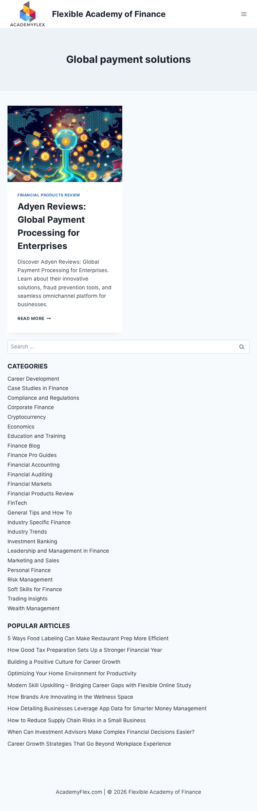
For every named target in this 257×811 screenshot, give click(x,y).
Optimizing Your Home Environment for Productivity (72, 673)
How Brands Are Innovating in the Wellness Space (70, 697)
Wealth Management (34, 608)
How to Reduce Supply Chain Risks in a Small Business (77, 720)
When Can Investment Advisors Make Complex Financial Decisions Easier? (101, 732)
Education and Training (37, 436)
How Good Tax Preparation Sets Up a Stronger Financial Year (85, 650)
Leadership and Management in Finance (58, 551)
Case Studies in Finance (38, 388)
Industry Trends (27, 532)
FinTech (17, 503)
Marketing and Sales (33, 560)
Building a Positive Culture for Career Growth (64, 662)
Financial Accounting (34, 465)
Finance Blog (24, 446)
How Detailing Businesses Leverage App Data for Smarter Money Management (107, 708)
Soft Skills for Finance (35, 589)
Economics (21, 426)
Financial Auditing (30, 474)
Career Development (33, 379)
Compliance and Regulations (43, 398)
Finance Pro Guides (32, 455)
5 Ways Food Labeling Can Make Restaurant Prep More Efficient (88, 638)
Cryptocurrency (27, 417)
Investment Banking (32, 541)
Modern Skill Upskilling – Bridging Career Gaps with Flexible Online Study (99, 685)
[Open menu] (243, 14)
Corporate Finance (31, 407)
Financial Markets (30, 484)
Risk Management (30, 579)
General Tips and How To (40, 512)
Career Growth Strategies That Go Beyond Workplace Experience (89, 744)
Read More (34, 318)
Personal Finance (29, 570)
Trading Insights (28, 599)
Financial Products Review (49, 195)
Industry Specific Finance (39, 522)
